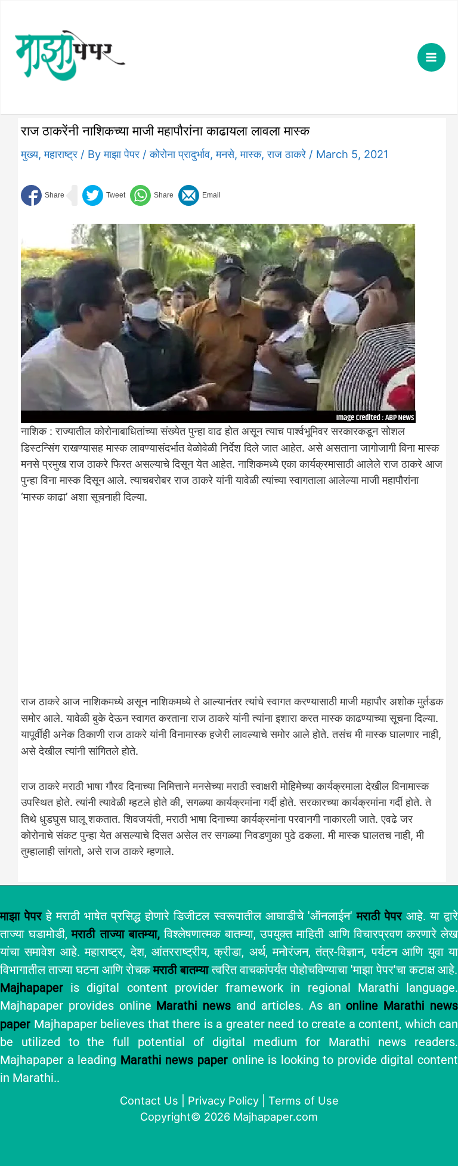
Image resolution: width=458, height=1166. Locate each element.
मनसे (225, 154)
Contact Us (149, 1100)
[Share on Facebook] (42, 195)
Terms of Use (303, 1100)
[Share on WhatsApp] (152, 195)
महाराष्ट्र (61, 154)
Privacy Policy (223, 1100)
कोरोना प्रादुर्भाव (180, 154)
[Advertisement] (218, 605)
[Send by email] (199, 195)
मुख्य (29, 154)
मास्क (250, 154)
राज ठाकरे (286, 154)
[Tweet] (103, 195)
